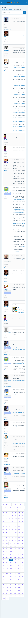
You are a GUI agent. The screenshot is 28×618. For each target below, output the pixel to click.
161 (11, 571)
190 (7, 585)
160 (7, 571)
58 (6, 526)
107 (11, 546)
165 (3, 574)
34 (19, 515)
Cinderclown (7, 57)
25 (12, 513)
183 (3, 582)
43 (3, 521)
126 (15, 554)
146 (22, 562)
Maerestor (6, 50)
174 (15, 576)
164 (22, 571)
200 (22, 587)
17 (9, 510)
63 (22, 526)
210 (15, 593)
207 (3, 593)
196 (7, 587)
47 (15, 521)
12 (17, 507)
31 (9, 515)
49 (22, 521)
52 (9, 524)
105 (3, 546)
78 (3, 535)
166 (7, 574)
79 (6, 535)
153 (3, 568)
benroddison (7, 464)
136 (7, 560)
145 (19, 562)
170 (22, 574)
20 (19, 510)
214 (7, 596)
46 (12, 521)
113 (11, 549)
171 (3, 576)
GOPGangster (7, 332)
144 (15, 562)
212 (22, 593)
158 (22, 568)
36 (3, 518)
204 (15, 590)
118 (7, 551)
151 (19, 565)
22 (3, 513)
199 (19, 587)
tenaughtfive (7, 346)
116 (22, 549)
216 (15, 596)
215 (11, 596)
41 (19, 518)
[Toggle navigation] (26, 2)
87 (9, 538)
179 (11, 579)
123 (3, 554)
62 (19, 526)
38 (9, 518)
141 (3, 562)
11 (14, 507)
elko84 (5, 487)
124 (7, 554)
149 (11, 565)
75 (15, 532)
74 (12, 532)
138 (15, 560)
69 (19, 529)
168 (15, 574)
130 (7, 557)
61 (15, 526)
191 (11, 585)
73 (9, 532)
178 (7, 579)
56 (22, 524)
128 (22, 554)
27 (19, 513)
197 (11, 587)
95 (12, 540)
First (7, 504)
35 (22, 515)
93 (6, 540)
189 (3, 585)
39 (12, 518)
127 (19, 554)
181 (19, 579)
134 (22, 557)
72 (6, 532)
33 (15, 515)
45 (9, 521)
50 (3, 524)
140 (22, 560)
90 (19, 538)
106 (7, 546)
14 (23, 507)
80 (9, 535)
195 (3, 587)
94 (9, 540)
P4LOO (5, 441)
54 (15, 524)
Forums (3, 9)
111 (3, 549)
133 (19, 557)
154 (7, 568)
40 (15, 518)
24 (9, 513)
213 (3, 596)
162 (15, 571)
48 (19, 521)
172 (7, 576)
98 (22, 540)
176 (22, 576)
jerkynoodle (7, 354)
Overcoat (6, 23)
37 (6, 518)
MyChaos (6, 37)
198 (15, 587)
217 (19, 596)
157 (19, 568)
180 (15, 579)
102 (14, 543)
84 (22, 535)
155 (11, 568)
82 (15, 535)
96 (15, 540)
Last (3, 598)
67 (12, 529)
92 (3, 540)
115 (19, 549)
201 (3, 590)
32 (12, 515)
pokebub (6, 200)
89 (15, 538)
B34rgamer (21, 312)
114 (15, 549)
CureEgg (6, 394)
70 (22, 529)
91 (22, 538)
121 (19, 551)
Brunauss (20, 308)
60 (12, 526)
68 (15, 529)
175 (19, 576)
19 (15, 510)
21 (22, 510)
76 (19, 532)
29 (3, 515)
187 (19, 582)
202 (7, 590)
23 (6, 513)
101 (10, 543)
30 (6, 515)
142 (7, 562)
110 (22, 546)
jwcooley (6, 260)
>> (7, 598)
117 (3, 551)
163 (19, 571)
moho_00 (6, 289)
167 (11, 574)
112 (7, 549)
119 (11, 551)
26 (15, 513)
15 (3, 510)
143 (11, 562)
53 (12, 524)
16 (6, 510)
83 (19, 535)
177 (3, 579)
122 (22, 551)
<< (3, 504)
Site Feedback (9, 9)
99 (3, 543)
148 (7, 565)
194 (22, 585)
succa (6, 170)
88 (12, 538)
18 (12, 510)
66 (9, 529)
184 (7, 582)
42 (22, 518)
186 (15, 582)
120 (15, 551)
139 (19, 560)
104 (22, 543)
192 (15, 585)
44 (6, 521)
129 (3, 557)
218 (22, 596)
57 (3, 526)
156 (15, 568)
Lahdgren (6, 64)
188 (22, 582)
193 (19, 585)
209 (11, 593)
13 (20, 507)
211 (19, 593)
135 (3, 560)
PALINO (6, 447)
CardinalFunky (7, 380)
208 (7, 593)
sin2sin (5, 139)
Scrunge (6, 164)
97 (19, 540)
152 (22, 565)
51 (6, 524)
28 (22, 513)
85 (3, 538)
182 (22, 579)
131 (11, 557)
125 (11, 554)
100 (7, 543)
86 (6, 538)
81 (12, 535)
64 (3, 529)
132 (15, 557)
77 (22, 532)
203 (11, 590)
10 (10, 507)
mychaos (6, 43)
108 (15, 546)
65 (6, 529)
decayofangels (8, 29)
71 (3, 532)
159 (3, 571)
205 (19, 590)
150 (15, 565)
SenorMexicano (7, 192)
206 (22, 590)
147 (3, 565)
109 (19, 546)
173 (11, 576)
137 (11, 560)
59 (9, 526)
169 (19, 574)
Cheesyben (6, 458)
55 (19, 524)
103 (18, 543)
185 (11, 582)
